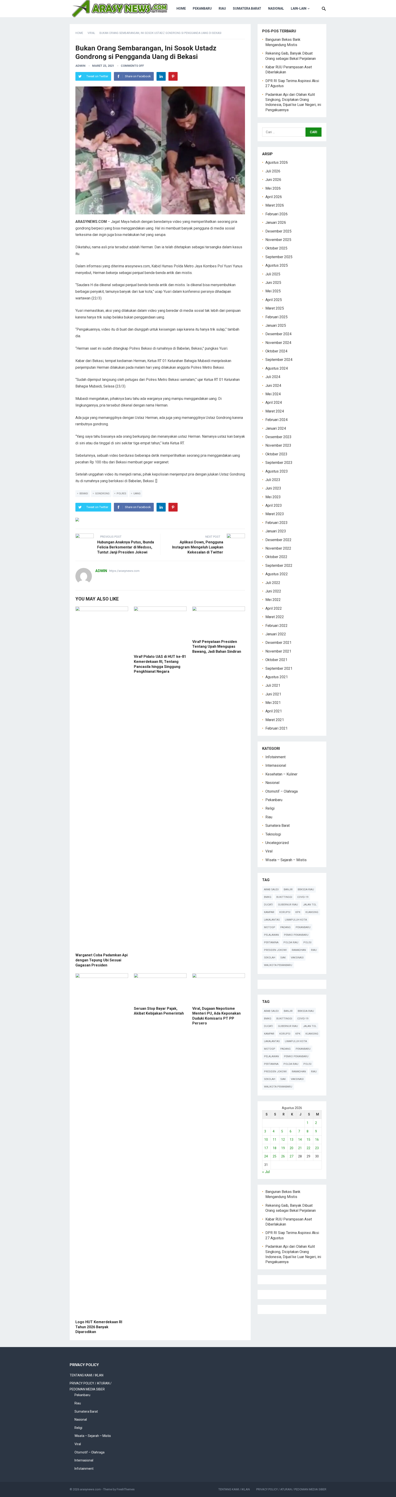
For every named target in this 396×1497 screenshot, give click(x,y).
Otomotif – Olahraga (281, 791)
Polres (121, 493)
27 (291, 1156)
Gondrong (102, 493)
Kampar (269, 912)
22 (308, 1148)
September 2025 (278, 257)
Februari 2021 (276, 728)
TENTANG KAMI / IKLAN (86, 1375)
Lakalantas (272, 919)
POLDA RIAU (290, 942)
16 (317, 1139)
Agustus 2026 (276, 162)
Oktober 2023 (276, 454)
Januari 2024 (275, 428)
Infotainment (275, 757)
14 (300, 1139)
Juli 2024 (272, 377)
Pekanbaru (202, 8)
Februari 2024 (276, 420)
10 (266, 1139)
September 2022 (278, 565)
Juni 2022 (273, 591)
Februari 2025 (276, 317)
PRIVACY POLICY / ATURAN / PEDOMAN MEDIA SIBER (291, 1489)
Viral (91, 33)
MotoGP (269, 927)
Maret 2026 (274, 205)
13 (291, 1139)
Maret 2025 (274, 308)
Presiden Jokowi (275, 950)
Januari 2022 (275, 634)
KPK (297, 912)
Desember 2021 (278, 642)
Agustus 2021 (276, 677)
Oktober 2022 (276, 557)
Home (181, 8)
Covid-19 (302, 897)
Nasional (276, 8)
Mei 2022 (273, 600)
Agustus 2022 (276, 574)
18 (274, 1148)
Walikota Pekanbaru (278, 965)
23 (317, 1148)
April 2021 (273, 711)
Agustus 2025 (276, 265)
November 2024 (278, 342)
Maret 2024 (274, 411)
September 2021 (278, 668)
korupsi (284, 912)
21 (300, 1148)
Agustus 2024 (276, 368)
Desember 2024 (278, 334)
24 (266, 1156)
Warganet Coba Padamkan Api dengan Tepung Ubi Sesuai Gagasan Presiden (101, 960)
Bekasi (84, 493)
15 (308, 1139)
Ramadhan (299, 950)
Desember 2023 (278, 437)
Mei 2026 (273, 188)
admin (80, 65)
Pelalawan (271, 934)
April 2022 (273, 608)
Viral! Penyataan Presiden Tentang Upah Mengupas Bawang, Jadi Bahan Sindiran (216, 646)
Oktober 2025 (276, 248)
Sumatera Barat (247, 8)
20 (291, 1148)
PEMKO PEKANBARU (296, 934)
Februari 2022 (276, 625)
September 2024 (278, 359)
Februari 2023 (276, 522)
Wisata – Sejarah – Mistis (286, 860)
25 (274, 1156)
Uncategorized (277, 843)
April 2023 (273, 505)
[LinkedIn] (161, 76)
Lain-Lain (298, 8)
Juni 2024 (273, 385)
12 (283, 1139)
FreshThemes (126, 1489)
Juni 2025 (273, 282)
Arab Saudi (271, 889)
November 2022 (278, 548)
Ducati (268, 904)
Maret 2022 (274, 617)
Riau (222, 8)
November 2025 (278, 240)
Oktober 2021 (276, 660)
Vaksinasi (297, 957)
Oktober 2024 (276, 351)
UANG (136, 493)
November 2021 (278, 651)
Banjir (288, 889)
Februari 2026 (276, 214)
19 (283, 1148)
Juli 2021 (272, 685)
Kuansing (311, 912)
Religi (270, 808)
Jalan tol (309, 904)
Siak (283, 957)
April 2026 (273, 197)
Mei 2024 (273, 394)
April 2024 (273, 402)
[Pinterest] (173, 76)
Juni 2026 (273, 179)
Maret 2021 (274, 720)
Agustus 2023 (276, 471)
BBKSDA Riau (306, 889)
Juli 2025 (272, 274)
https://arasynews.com (124, 571)
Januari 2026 (275, 222)
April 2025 (273, 300)
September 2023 (278, 462)
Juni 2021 (273, 694)
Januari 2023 (275, 531)
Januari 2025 (275, 325)
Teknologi (273, 834)
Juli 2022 (272, 583)
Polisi (307, 942)
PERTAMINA (271, 942)
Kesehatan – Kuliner (281, 774)
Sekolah (269, 957)
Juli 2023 (272, 480)
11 (274, 1139)
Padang (285, 927)
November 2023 (278, 445)
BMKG (267, 897)
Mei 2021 (273, 702)
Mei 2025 (273, 291)
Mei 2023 (273, 497)
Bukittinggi (284, 897)
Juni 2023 (273, 488)
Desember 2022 (278, 540)
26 (283, 1156)
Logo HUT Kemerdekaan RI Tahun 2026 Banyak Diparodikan (98, 1327)
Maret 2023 (274, 514)
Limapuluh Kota (296, 919)
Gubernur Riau (288, 904)
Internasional (275, 765)
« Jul (266, 1172)
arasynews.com (90, 1489)
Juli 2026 (272, 171)
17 (266, 1148)
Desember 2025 (278, 231)
